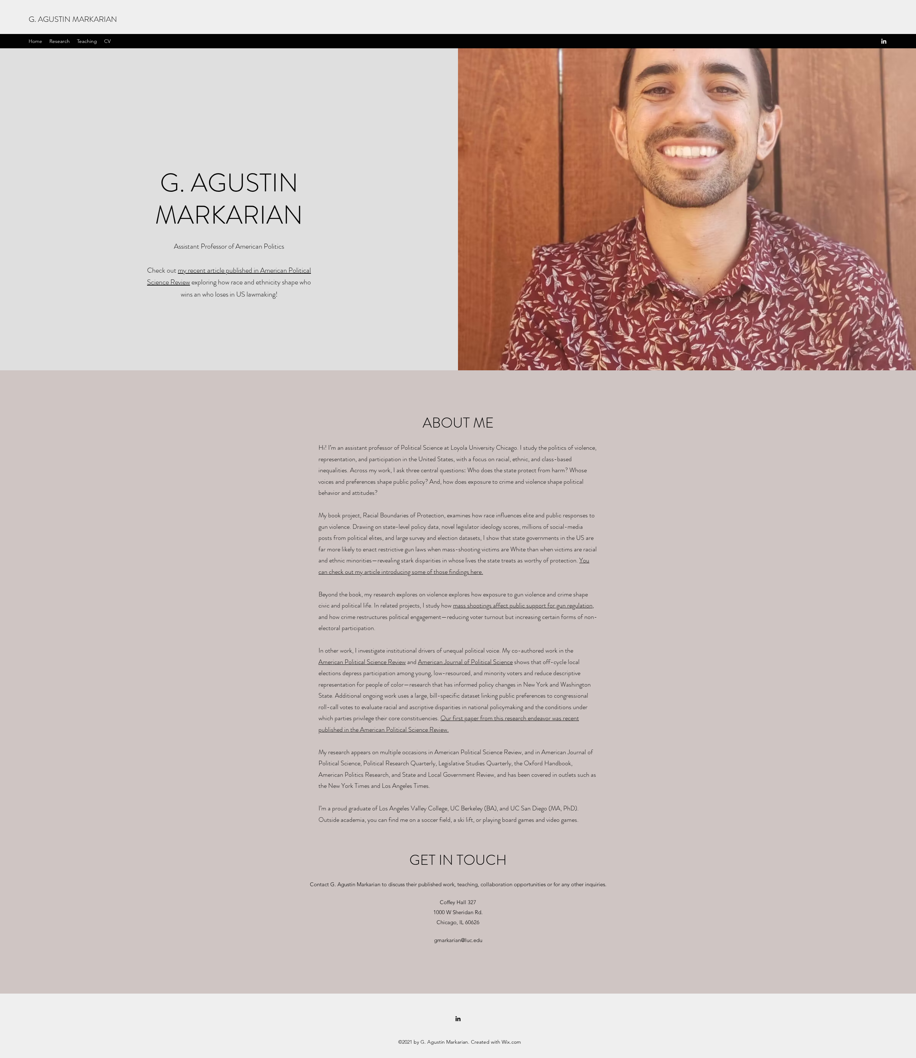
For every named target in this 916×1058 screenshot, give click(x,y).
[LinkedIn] (883, 41)
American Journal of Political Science (465, 662)
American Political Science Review (362, 662)
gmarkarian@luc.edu (458, 940)
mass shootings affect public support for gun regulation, (523, 605)
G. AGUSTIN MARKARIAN (73, 19)
